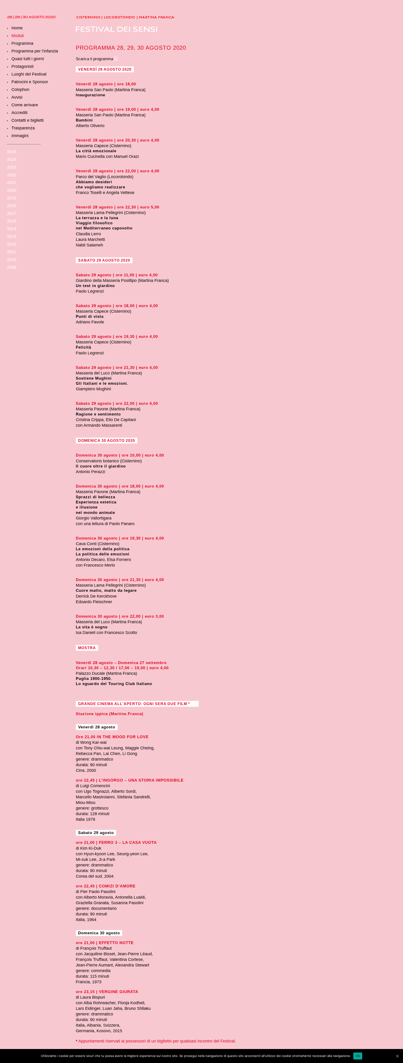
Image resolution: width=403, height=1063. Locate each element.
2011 (11, 251)
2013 (11, 236)
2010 (11, 259)
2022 (11, 175)
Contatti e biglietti (27, 120)
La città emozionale (96, 151)
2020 (11, 190)
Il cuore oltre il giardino (101, 466)
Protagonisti (22, 66)
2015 (11, 221)
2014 (11, 228)
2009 (11, 267)
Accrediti (19, 112)
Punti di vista (90, 316)
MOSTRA (87, 648)
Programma (22, 43)
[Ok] (397, 1056)
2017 (11, 213)
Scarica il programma (94, 59)
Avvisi (16, 97)
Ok (358, 1056)
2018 (11, 205)
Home (17, 28)
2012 (11, 244)
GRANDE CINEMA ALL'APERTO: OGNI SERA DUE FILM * (134, 704)
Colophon (20, 89)
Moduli (17, 35)
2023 (11, 167)
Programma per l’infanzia (34, 51)
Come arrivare (24, 105)
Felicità (83, 347)
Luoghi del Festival (28, 74)
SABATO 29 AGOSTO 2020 (104, 260)
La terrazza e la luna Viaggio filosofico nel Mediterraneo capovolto (104, 223)
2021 (11, 182)
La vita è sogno (92, 627)
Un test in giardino (95, 286)
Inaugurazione (90, 95)
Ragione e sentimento (98, 414)
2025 (11, 151)
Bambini (84, 120)
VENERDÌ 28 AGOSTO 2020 (105, 69)
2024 (11, 159)
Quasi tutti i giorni (27, 58)
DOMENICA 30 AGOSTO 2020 (106, 441)
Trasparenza (23, 128)
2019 (11, 198)
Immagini (19, 135)
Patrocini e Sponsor (29, 82)
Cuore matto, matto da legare (106, 590)
